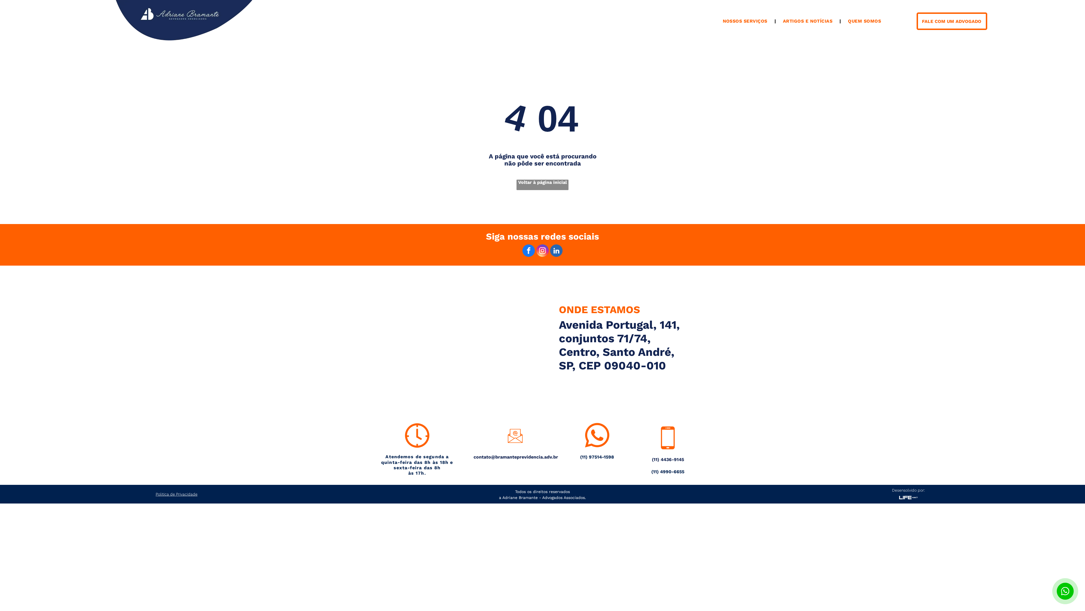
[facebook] (528, 251)
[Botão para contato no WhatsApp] (1065, 591)
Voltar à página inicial (542, 182)
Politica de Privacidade (177, 494)
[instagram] (542, 251)
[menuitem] (746, 21)
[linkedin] (556, 251)
